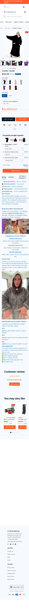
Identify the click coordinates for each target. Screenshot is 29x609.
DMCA (9, 560)
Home (1, 28)
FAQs (8, 557)
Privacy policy (11, 567)
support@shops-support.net (14, 541)
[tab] (10, 432)
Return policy (10, 576)
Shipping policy (11, 573)
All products (8, 28)
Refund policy (11, 579)
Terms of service (11, 570)
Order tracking (11, 554)
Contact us (10, 551)
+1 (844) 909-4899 (12, 539)
